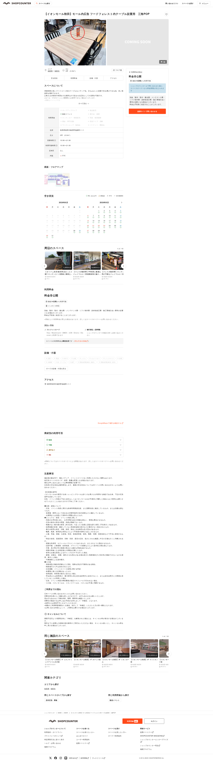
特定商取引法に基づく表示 (54, 739)
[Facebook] (55, 758)
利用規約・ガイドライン (53, 732)
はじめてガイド (82, 736)
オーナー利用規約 (114, 736)
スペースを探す (44, 3)
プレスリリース (97, 758)
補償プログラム (50, 747)
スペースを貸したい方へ (117, 732)
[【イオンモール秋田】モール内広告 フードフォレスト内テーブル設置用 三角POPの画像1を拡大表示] (75, 42)
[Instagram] (60, 758)
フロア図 (118, 70)
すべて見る (83, 103)
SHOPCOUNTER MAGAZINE (151, 736)
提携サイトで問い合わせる (147, 111)
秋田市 (57, 71)
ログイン (154, 721)
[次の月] (121, 202)
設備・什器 (94, 78)
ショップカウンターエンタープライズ (154, 739)
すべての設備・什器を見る (56, 368)
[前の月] (46, 202)
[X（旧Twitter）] (50, 758)
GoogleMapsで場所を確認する (109, 423)
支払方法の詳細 (80, 341)
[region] (147, 100)
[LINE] (65, 758)
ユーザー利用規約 (83, 739)
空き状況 (54, 78)
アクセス (113, 78)
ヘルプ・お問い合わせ (52, 743)
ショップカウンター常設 (149, 745)
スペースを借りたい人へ (85, 732)
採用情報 (84, 758)
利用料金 (74, 78)
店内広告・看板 (51, 700)
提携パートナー (82, 743)
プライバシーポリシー (52, 736)
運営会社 (72, 758)
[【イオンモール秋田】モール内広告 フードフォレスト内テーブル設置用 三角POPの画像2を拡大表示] (138, 42)
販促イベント (115, 700)
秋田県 (50, 71)
